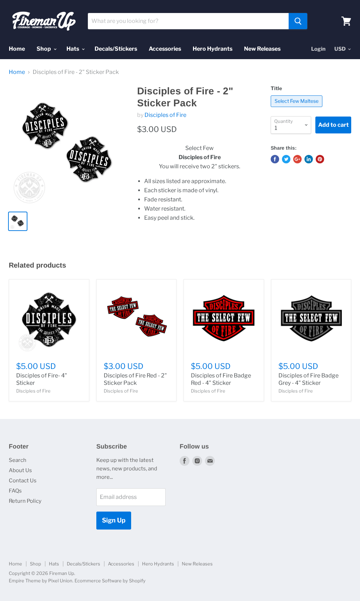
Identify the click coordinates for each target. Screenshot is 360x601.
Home (17, 48)
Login (318, 49)
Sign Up (114, 520)
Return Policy (25, 501)
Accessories (165, 48)
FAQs (15, 491)
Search (17, 460)
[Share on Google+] (297, 159)
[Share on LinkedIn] (308, 159)
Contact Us (23, 480)
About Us (20, 470)
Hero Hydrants (212, 48)
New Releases (262, 48)
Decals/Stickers (116, 48)
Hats (73, 48)
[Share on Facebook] (275, 159)
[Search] (298, 21)
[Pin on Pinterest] (320, 159)
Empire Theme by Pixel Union (40, 580)
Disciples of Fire (165, 115)
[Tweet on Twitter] (286, 159)
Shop (44, 48)
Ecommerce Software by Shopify (110, 580)
